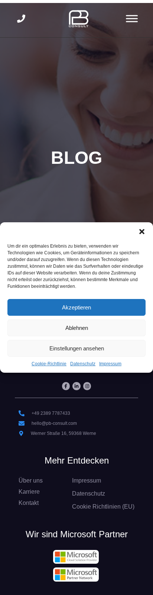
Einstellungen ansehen (76, 348)
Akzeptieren (76, 307)
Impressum (110, 363)
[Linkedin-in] (76, 386)
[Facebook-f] (66, 386)
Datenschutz (82, 363)
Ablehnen (76, 328)
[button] (142, 231)
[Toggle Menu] (132, 18)
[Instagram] (87, 386)
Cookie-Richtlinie (49, 363)
